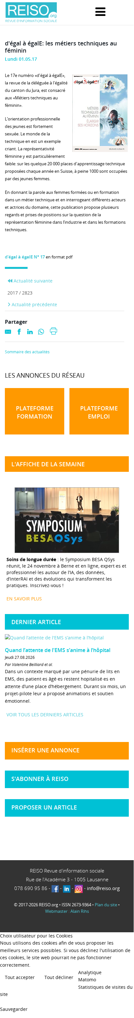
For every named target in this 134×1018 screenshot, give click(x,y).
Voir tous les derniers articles (44, 714)
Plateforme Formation (35, 412)
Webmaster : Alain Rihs (67, 911)
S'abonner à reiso (39, 779)
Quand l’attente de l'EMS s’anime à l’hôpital (57, 650)
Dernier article (36, 622)
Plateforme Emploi (99, 412)
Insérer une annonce (45, 750)
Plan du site (106, 905)
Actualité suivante (32, 281)
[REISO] (31, 12)
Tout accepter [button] (20, 977)
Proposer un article (44, 807)
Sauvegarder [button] (14, 1009)
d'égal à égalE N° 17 (25, 257)
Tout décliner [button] (58, 977)
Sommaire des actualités (27, 352)
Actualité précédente (33, 304)
